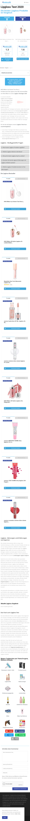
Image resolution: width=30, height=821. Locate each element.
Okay (4, 817)
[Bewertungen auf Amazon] (7, 284)
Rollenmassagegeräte (7, 693)
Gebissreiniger (22, 681)
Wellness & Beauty (7, 660)
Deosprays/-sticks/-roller (7, 670)
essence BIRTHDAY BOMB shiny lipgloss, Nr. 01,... (12, 441)
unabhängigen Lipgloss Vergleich (21, 555)
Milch (7, 716)
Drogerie (6, 67)
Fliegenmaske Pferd (8, 727)
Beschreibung (21, 178)
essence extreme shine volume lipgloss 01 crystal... (14, 361)
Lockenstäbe (22, 693)
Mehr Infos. (18, 814)
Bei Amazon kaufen (7, 59)
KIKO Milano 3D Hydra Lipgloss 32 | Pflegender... (13, 401)
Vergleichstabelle (5, 581)
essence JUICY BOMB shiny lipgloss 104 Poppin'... (15, 481)
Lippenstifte (8, 681)
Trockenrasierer (22, 670)
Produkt (8, 178)
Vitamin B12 (22, 727)
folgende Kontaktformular (17, 647)
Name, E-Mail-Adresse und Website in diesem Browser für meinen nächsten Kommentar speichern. (14, 777)
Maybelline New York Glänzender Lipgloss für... (12, 282)
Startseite (2, 67)
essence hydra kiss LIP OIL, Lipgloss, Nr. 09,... (15, 322)
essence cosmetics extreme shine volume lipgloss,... (15, 521)
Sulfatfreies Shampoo (22, 704)
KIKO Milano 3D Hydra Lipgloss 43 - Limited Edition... (13, 242)
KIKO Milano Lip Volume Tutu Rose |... (14, 201)
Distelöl (8, 704)
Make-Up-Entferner (22, 716)
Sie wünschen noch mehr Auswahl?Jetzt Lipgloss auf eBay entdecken (15, 82)
